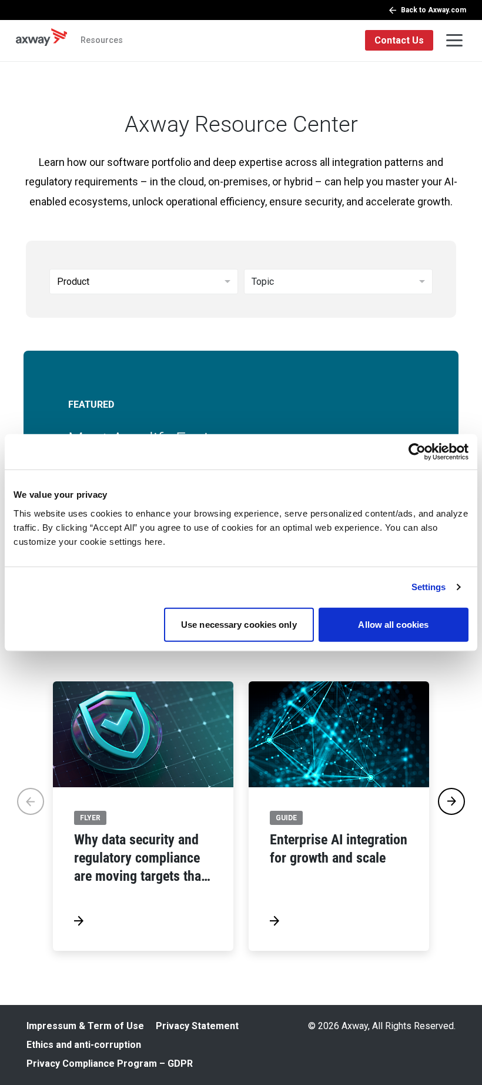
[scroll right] (451, 801)
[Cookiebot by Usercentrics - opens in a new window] (417, 452)
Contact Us (399, 40)
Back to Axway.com (433, 10)
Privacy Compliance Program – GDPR (109, 1063)
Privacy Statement (197, 1025)
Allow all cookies (393, 624)
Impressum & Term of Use (85, 1025)
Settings (428, 587)
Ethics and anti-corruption (83, 1044)
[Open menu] (454, 40)
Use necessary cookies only (239, 624)
